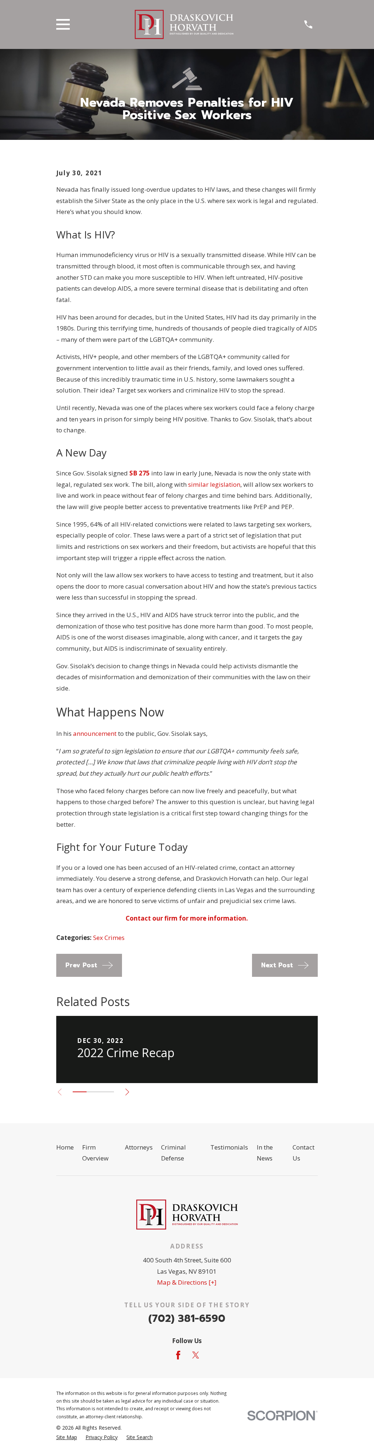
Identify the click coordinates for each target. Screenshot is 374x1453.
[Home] (184, 24)
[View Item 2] (93, 1091)
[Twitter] (195, 1355)
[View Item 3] (107, 1091)
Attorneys (139, 1147)
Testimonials (229, 1147)
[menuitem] (66, 1437)
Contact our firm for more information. (187, 918)
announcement (95, 733)
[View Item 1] (80, 1091)
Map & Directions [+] (187, 1282)
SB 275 (139, 473)
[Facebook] (178, 1355)
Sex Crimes (109, 937)
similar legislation (214, 484)
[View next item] (127, 1092)
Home (65, 1147)
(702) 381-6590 (186, 1318)
